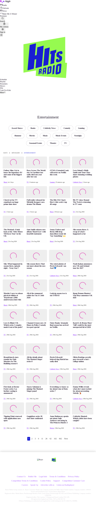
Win (1, 88)
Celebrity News (49, 128)
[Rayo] (40, 460)
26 (46, 439)
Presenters (3, 84)
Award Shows (17, 128)
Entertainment (30, 153)
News (4, 11)
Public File (32, 477)
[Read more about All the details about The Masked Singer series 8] (36, 349)
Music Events (61, 136)
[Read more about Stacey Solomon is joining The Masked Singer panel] (36, 379)
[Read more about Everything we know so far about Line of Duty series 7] (59, 379)
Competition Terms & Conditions (24, 481)
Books (33, 128)
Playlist (2, 82)
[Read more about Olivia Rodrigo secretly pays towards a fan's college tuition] (82, 349)
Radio (4, 5)
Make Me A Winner (9, 14)
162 (55, 439)
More (2, 92)
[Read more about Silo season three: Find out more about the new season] (36, 256)
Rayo (5, 153)
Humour (18, 136)
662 (60, 439)
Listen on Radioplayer (65, 485)
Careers (25, 485)
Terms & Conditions (57, 477)
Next (66, 439)
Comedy (67, 128)
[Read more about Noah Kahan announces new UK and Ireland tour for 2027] (82, 256)
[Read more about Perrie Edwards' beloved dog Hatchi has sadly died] (59, 349)
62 (51, 439)
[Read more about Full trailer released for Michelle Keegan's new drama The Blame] (36, 192)
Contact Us (21, 477)
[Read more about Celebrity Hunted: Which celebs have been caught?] (82, 408)
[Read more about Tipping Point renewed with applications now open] (13, 408)
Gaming (81, 128)
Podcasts (5, 8)
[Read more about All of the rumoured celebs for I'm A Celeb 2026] (36, 285)
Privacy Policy (73, 477)
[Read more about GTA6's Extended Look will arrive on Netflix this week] (59, 162)
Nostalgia (78, 136)
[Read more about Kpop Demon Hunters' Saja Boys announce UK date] (82, 285)
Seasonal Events (35, 143)
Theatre (53, 143)
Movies (32, 136)
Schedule (3, 79)
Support (56, 481)
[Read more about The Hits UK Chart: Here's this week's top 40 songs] (59, 192)
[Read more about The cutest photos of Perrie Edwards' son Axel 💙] (59, 256)
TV (65, 143)
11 (42, 439)
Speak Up (34, 485)
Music (45, 136)
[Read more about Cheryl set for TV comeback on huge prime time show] (13, 192)
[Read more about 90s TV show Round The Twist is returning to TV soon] (82, 192)
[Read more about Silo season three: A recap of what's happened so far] (82, 222)
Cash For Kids (5, 90)
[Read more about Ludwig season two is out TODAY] (59, 285)
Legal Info (43, 477)
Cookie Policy (45, 481)
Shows (2, 86)
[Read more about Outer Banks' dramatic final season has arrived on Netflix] (59, 315)
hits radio (16, 153)
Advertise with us (47, 485)
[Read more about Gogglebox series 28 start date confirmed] (36, 408)
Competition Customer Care (73, 481)
